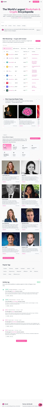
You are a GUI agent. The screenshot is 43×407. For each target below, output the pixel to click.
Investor (5, 271)
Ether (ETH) (11, 58)
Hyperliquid (11, 90)
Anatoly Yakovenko (35, 79)
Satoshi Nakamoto (35, 54)
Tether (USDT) (11, 62)
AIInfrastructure (17, 274)
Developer (23, 268)
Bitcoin (14, 25)
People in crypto (11, 330)
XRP (9, 71)
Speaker (16, 268)
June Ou (33, 86)
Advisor (28, 268)
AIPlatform (26, 271)
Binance (10, 66)
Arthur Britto (34, 72)
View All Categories (34, 138)
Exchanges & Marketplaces (13, 289)
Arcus (14, 291)
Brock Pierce (34, 62)
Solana (10, 274)
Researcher (19, 271)
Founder (5, 268)
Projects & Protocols (12, 299)
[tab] (7, 48)
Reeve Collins (34, 61)
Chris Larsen (34, 70)
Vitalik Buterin (34, 58)
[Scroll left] (36, 99)
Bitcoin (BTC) (11, 54)
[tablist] (21, 48)
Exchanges (24, 25)
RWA (31, 271)
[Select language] (30, 2)
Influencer (36, 271)
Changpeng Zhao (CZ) (36, 66)
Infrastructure (11, 271)
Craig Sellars (34, 63)
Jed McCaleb (34, 71)
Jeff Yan (33, 90)
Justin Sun (34, 82)
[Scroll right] (39, 99)
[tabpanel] (21, 71)
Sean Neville (34, 76)
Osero (13, 311)
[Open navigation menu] (41, 2)
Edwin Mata (14, 332)
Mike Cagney (34, 87)
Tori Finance (15, 301)
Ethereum (18, 25)
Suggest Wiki (36, 1)
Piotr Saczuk (14, 321)
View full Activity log (21, 340)
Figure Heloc (11, 86)
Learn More (37, 30)
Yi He (33, 67)
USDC (10, 75)
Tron (9, 82)
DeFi (6, 25)
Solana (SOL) (11, 79)
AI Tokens (10, 25)
